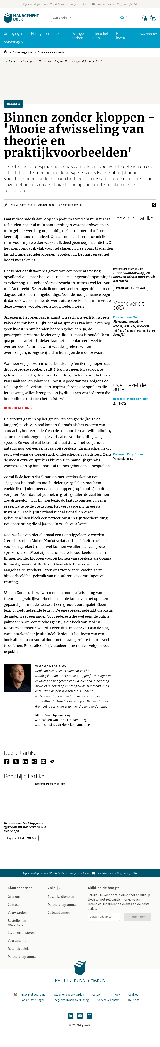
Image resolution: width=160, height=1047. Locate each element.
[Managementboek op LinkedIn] (70, 1016)
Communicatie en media (51, 52)
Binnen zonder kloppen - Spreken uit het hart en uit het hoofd (134, 277)
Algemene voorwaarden (69, 994)
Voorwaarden (17, 913)
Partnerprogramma (22, 957)
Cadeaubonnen (59, 913)
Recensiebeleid (19, 949)
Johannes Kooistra (49, 381)
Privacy (115, 994)
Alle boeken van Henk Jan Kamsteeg (61, 720)
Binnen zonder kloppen (24, 558)
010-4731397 (148, 33)
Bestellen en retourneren (17, 922)
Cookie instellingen (33, 1000)
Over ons (14, 896)
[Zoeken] (122, 18)
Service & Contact (108, 1000)
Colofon (97, 994)
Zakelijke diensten (61, 896)
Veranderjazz (123, 458)
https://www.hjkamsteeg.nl (54, 715)
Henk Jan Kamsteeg (20, 204)
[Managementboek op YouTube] (80, 1016)
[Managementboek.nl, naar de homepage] (21, 22)
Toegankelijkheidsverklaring (71, 1000)
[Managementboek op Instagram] (89, 1016)
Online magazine (22, 52)
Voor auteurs (17, 941)
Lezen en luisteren (21, 932)
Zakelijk (54, 888)
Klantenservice (20, 888)
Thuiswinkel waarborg (31, 994)
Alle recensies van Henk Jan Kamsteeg (62, 725)
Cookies (133, 994)
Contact (13, 905)
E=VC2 (119, 403)
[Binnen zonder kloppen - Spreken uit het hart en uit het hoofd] (126, 243)
